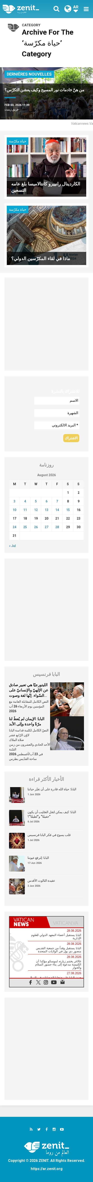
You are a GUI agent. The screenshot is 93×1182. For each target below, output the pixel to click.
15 (68, 510)
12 (36, 510)
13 (46, 510)
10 (14, 510)
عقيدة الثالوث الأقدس (41, 880)
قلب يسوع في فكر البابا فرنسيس (49, 835)
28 (57, 527)
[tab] (27, 922)
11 (25, 510)
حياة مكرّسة (17, 141)
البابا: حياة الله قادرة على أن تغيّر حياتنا (52, 789)
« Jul (12, 546)
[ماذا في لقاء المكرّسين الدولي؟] (46, 235)
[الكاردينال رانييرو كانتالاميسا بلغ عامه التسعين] (46, 166)
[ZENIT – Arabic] (26, 9)
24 (14, 527)
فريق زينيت (12, 109)
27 (46, 527)
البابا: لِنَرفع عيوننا (38, 858)
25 (25, 527)
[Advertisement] (46, 324)
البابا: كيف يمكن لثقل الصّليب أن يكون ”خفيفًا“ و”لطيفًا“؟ (52, 814)
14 (57, 510)
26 (36, 527)
